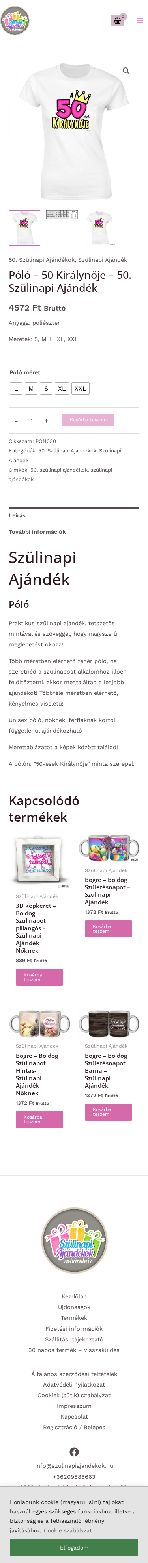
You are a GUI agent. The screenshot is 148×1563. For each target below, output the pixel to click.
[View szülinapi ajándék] (62, 214)
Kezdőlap (74, 1296)
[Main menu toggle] (140, 20)
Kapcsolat (74, 1416)
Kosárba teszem (88, 419)
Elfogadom (74, 1547)
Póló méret (24, 372)
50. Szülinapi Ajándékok (42, 259)
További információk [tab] (37, 531)
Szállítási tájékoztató (74, 1339)
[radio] (16, 388)
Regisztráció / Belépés (74, 1427)
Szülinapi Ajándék (102, 259)
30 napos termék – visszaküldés (74, 1350)
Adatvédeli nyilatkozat (74, 1384)
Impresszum (74, 1405)
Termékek (74, 1317)
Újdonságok (74, 1307)
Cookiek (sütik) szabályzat (74, 1395)
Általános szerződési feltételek (74, 1374)
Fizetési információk (74, 1328)
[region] (74, 1524)
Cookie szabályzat (68, 1530)
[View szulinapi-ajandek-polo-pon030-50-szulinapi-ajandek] (24, 228)
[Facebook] (74, 1452)
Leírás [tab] (17, 515)
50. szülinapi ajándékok (59, 470)
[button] (126, 71)
